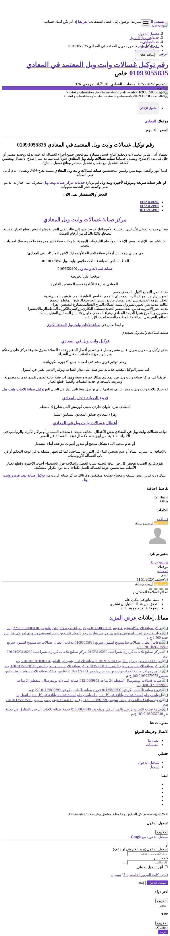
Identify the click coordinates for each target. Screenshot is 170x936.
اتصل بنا (153, 740)
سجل (147, 42)
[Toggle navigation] (146, 23)
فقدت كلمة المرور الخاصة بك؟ (145, 875)
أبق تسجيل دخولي (150, 867)
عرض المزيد (123, 618)
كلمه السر (160, 858)
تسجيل (154, 767)
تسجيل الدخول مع (149, 837)
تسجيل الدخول (140, 38)
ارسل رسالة (144, 523)
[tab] (148, 108)
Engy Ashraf (159, 562)
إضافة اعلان (147, 54)
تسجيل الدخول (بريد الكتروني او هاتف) (140, 849)
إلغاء (141, 882)
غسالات (162, 519)
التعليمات (152, 745)
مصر (162, 905)
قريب (163, 932)
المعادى (150, 121)
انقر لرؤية (161, 523)
